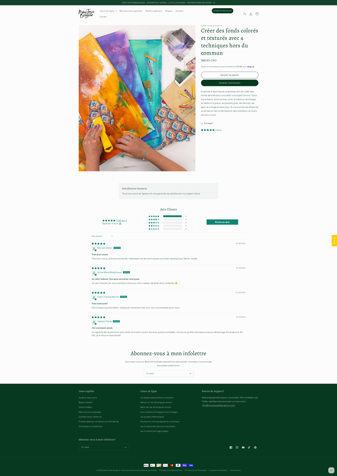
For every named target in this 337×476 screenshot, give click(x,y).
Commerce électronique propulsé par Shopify (139, 470)
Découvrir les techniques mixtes (156, 402)
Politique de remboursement (170, 470)
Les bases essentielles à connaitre (156, 397)
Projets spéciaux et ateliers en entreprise (99, 421)
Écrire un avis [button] (222, 222)
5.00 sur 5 (121, 220)
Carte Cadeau (85, 407)
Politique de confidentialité (196, 470)
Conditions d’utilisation (218, 470)
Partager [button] (208, 123)
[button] (108, 11)
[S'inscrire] (190, 373)
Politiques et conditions (90, 426)
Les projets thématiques (152, 417)
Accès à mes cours (88, 397)
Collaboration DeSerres (90, 417)
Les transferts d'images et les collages (159, 412)
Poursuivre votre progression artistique (159, 421)
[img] (98, 243)
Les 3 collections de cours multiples (157, 426)
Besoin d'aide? (86, 402)
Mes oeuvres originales (90, 412)
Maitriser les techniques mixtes (155, 407)
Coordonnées (235, 470)
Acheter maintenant (229, 83)
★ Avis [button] (334, 240)
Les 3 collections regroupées (154, 431)
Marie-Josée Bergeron (111, 470)
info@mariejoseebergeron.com (218, 405)
